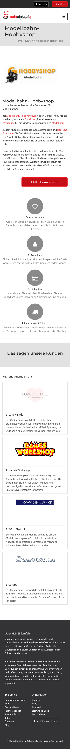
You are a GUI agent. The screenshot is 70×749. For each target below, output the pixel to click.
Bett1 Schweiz (39, 714)
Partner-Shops (12, 714)
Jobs (7, 717)
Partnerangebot (13, 710)
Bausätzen (30, 119)
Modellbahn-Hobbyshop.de (21, 115)
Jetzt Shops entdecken (47, 721)
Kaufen (29, 40)
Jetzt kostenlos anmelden (44, 182)
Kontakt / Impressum (15, 700)
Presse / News (12, 707)
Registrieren (61, 4)
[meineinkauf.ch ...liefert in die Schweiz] (17, 15)
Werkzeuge (8, 122)
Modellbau (58, 122)
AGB (7, 703)
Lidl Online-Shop (40, 710)
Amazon (36, 700)
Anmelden (42, 4)
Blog (7, 725)
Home (19, 40)
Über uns (9, 721)
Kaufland (36, 707)
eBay (34, 703)
